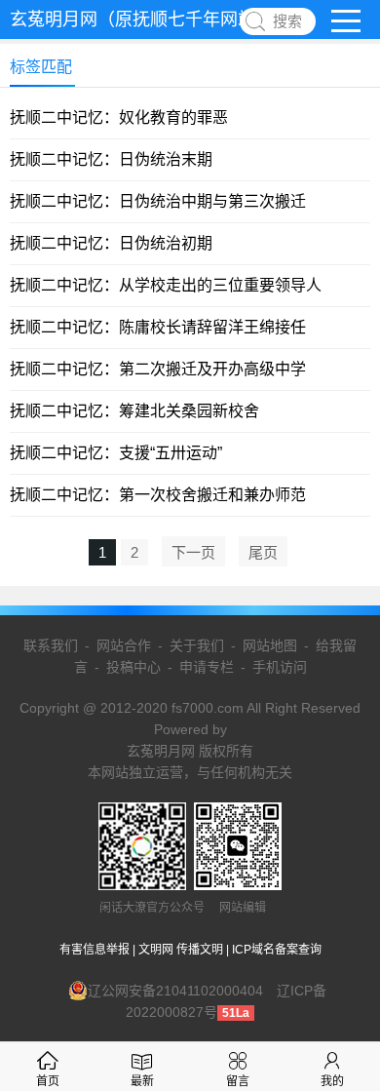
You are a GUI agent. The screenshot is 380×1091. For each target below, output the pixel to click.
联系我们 (50, 645)
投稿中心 (133, 667)
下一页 (193, 552)
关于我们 (197, 645)
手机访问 (279, 667)
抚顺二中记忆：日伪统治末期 (111, 159)
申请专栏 (206, 667)
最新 (142, 1081)
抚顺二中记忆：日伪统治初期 (111, 243)
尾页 (263, 552)
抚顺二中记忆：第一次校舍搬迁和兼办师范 (158, 495)
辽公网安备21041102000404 (175, 990)
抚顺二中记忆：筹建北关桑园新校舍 (134, 411)
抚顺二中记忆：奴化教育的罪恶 (119, 117)
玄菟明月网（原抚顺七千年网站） (141, 19)
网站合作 (123, 645)
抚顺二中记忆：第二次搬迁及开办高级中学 (158, 369)
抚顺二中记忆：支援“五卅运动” (116, 453)
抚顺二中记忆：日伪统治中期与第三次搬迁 (158, 201)
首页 (47, 1081)
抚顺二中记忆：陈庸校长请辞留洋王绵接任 (158, 327)
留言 (237, 1081)
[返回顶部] (340, 961)
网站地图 (270, 645)
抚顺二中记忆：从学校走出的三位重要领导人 (166, 285)
